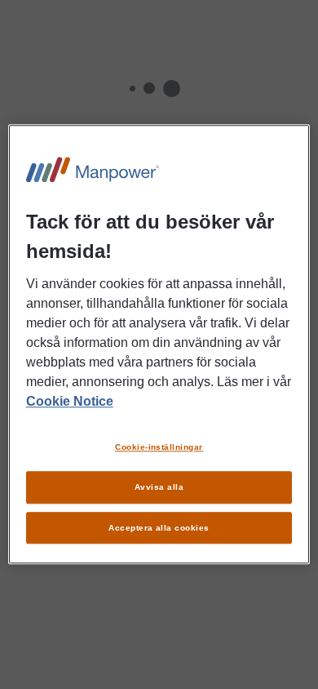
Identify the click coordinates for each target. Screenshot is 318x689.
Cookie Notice (69, 401)
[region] (159, 344)
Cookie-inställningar (159, 446)
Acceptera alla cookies (159, 527)
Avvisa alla (159, 486)
